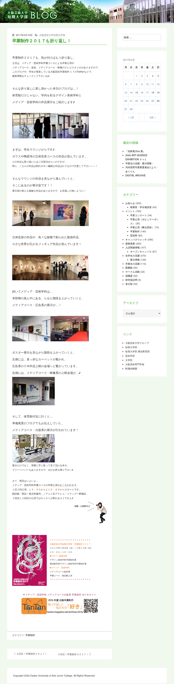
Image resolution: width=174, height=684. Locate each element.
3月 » (153, 117)
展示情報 (135, 259)
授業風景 (130, 243)
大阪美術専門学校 (134, 364)
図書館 (129, 267)
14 (131, 92)
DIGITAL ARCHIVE (135, 175)
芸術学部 (130, 355)
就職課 (129, 275)
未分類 (129, 284)
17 (147, 92)
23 (142, 100)
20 (125, 100)
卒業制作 (30, 635)
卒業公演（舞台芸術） (142, 227)
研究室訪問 (131, 279)
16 (142, 92)
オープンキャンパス (141, 251)
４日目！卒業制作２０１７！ (73, 654)
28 (131, 109)
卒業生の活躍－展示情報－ (139, 163)
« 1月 (131, 117)
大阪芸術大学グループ (137, 343)
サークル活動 (132, 271)
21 (131, 100)
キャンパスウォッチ (136, 239)
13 (125, 92)
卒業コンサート (138, 215)
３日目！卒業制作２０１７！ (31, 653)
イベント (130, 211)
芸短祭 (133, 235)
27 (125, 109)
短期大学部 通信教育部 (137, 351)
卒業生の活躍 (132, 263)
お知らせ (130, 203)
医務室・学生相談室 (141, 207)
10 (147, 84)
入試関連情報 (132, 247)
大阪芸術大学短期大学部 (52, 35)
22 (136, 100)
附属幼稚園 (131, 368)
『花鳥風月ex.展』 (135, 151)
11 (152, 84)
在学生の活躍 (132, 255)
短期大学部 (131, 347)
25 (152, 100)
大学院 (128, 360)
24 (147, 100)
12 (158, 84)
